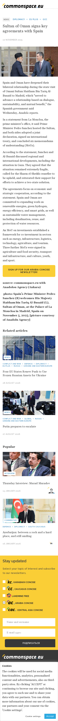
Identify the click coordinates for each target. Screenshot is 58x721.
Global (28, 419)
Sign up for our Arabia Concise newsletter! (29, 271)
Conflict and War (12, 419)
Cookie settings (33, 716)
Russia (17, 366)
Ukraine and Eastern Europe (38, 366)
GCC (45, 19)
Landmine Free (20, 596)
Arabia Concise (24, 603)
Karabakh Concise (24, 582)
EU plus (33, 19)
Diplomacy (19, 19)
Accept (50, 716)
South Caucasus (36, 527)
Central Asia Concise (30, 610)
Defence (28, 364)
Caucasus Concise (25, 589)
